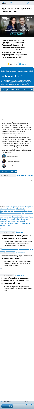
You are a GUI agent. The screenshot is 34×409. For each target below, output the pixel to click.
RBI (17, 209)
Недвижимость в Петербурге (21, 211)
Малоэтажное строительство (10, 213)
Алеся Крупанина (12, 156)
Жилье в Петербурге (25, 207)
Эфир (31, 406)
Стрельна (24, 217)
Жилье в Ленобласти (7, 209)
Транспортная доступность (10, 223)
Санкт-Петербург (11, 207)
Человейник (16, 217)
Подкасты (26, 406)
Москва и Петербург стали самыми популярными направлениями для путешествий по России (15, 280)
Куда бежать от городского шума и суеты (17, 9)
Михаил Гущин (11, 166)
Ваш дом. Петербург (25, 175)
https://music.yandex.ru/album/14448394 (17, 64)
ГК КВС (21, 209)
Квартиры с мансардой (16, 221)
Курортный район (13, 219)
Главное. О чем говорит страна (18, 401)
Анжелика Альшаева (13, 161)
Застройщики (5, 211)
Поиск (27, 3)
